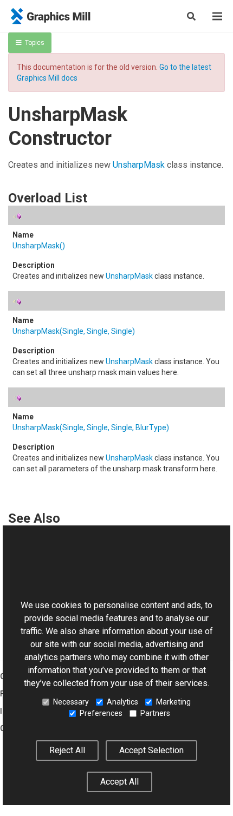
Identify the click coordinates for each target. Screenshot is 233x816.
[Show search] (191, 16)
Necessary (71, 701)
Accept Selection (151, 750)
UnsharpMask (139, 165)
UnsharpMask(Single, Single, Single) (73, 331)
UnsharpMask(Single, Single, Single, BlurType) (90, 427)
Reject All (67, 750)
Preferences (101, 713)
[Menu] (217, 16)
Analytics (122, 701)
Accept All (119, 781)
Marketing (173, 701)
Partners (155, 713)
